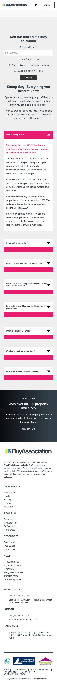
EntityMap (21, 670)
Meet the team (10, 522)
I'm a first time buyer (30, 59)
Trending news (11, 575)
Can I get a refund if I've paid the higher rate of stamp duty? (26, 307)
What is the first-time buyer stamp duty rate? (25, 263)
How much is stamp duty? (17, 243)
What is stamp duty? (15, 134)
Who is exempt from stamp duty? (20, 351)
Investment (9, 568)
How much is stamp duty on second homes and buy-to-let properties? (26, 284)
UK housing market (13, 579)
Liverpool (8, 502)
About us (8, 518)
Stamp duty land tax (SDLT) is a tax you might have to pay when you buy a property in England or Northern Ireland (27, 148)
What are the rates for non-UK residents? (24, 371)
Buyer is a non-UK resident (30, 70)
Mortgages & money (13, 572)
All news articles (11, 561)
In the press (9, 529)
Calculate (28, 77)
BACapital (8, 526)
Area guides (9, 545)
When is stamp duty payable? (18, 331)
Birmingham (9, 499)
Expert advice (10, 542)
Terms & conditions (40, 670)
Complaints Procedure (14, 674)
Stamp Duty (9, 549)
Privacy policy (10, 672)
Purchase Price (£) (29, 47)
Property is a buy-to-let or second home (30, 64)
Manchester (9, 492)
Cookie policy (28, 672)
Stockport (8, 506)
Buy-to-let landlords (13, 565)
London (7, 495)
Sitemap (8, 670)
